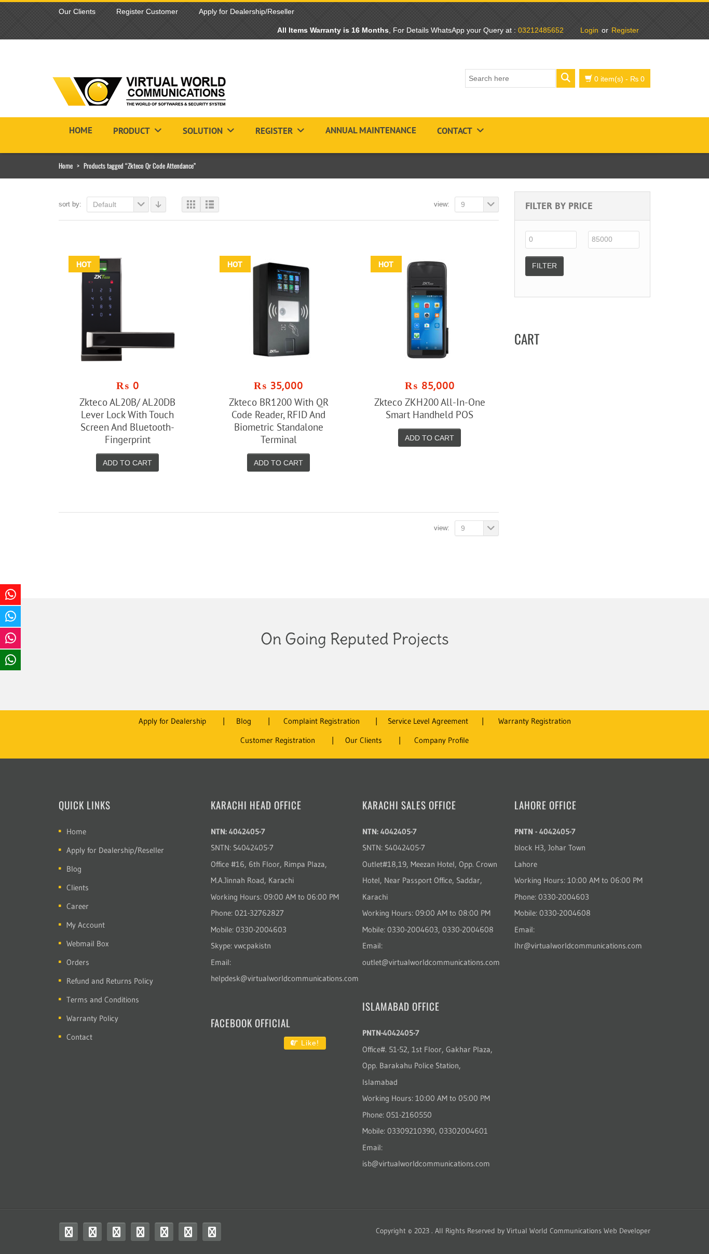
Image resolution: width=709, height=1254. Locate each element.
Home (80, 130)
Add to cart (127, 463)
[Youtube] (116, 1231)
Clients (77, 887)
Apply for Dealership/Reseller (115, 850)
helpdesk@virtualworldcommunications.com (285, 978)
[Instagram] (140, 1231)
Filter (544, 265)
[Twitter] (92, 1231)
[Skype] (164, 1231)
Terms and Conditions (102, 999)
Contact (454, 130)
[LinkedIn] (188, 1231)
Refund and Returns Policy (109, 981)
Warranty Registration (534, 721)
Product (131, 130)
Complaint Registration (321, 721)
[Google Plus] (211, 1231)
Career (77, 906)
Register (625, 30)
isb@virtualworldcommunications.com (426, 1163)
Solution (203, 130)
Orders (77, 962)
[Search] (565, 78)
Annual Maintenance (370, 130)
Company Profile (441, 740)
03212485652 (541, 30)
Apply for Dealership (172, 721)
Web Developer (627, 1230)
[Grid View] (191, 204)
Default (104, 204)
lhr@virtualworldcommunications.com (578, 945)
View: (441, 204)
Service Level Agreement (428, 721)
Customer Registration (277, 740)
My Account (85, 925)
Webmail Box (87, 943)
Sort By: (70, 204)
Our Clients (363, 740)
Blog (243, 721)
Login (589, 30)
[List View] (209, 204)
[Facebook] (68, 1231)
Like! (308, 1043)
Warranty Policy (92, 1018)
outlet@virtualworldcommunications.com (431, 962)
